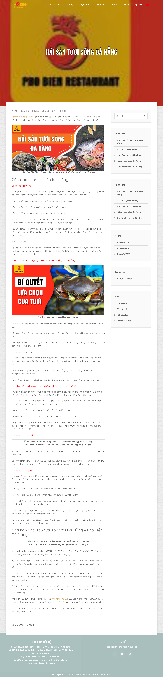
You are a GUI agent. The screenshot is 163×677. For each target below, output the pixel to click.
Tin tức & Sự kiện (61, 111)
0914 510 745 (44, 653)
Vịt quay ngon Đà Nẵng (127, 149)
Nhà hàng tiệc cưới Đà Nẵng (129, 155)
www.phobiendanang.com (45, 663)
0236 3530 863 (53, 656)
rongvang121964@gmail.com (54, 660)
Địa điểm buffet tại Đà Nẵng (129, 166)
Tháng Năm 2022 (124, 248)
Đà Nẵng (59, 401)
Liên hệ (126, 5)
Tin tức (114, 5)
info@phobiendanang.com (26, 660)
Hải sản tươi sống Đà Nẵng (129, 161)
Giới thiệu (69, 5)
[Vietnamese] (148, 5)
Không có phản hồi (41, 111)
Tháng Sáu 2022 (124, 242)
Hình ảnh (100, 5)
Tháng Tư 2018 (123, 254)
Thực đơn (84, 5)
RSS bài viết (122, 309)
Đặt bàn (138, 5)
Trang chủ (54, 5)
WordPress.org (124, 321)
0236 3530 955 (38, 656)
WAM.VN (107, 674)
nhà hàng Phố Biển (60, 599)
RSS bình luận (123, 315)
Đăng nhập (122, 303)
